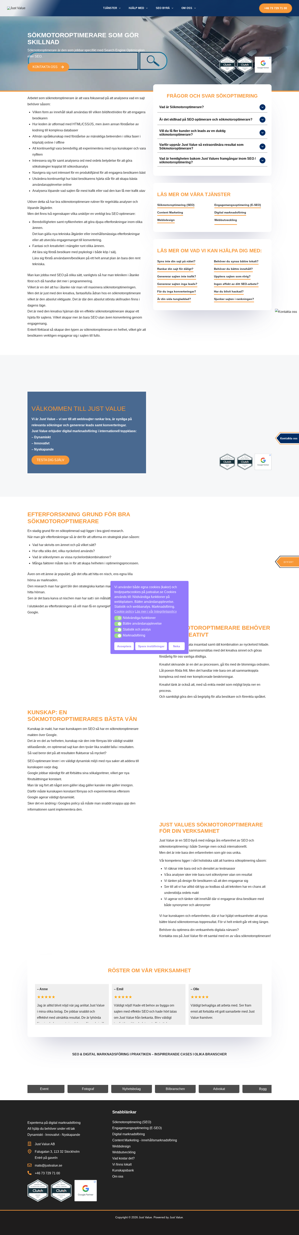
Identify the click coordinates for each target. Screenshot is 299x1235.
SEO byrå (190, 840)
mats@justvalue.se (48, 1165)
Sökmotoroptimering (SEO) (175, 205)
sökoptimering (245, 860)
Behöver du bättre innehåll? (233, 268)
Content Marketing (170, 212)
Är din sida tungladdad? (174, 299)
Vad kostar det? (123, 1158)
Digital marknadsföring (230, 212)
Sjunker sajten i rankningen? (234, 299)
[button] (118, 618)
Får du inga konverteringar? (176, 291)
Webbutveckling (225, 220)
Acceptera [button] (124, 646)
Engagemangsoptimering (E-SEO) (237, 205)
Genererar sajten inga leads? (177, 284)
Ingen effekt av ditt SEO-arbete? (236, 284)
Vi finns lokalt (122, 1164)
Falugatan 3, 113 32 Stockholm (57, 1151)
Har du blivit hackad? (229, 291)
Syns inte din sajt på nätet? (176, 261)
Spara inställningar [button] (151, 646)
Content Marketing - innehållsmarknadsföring (144, 1140)
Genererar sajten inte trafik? (176, 276)
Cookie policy (124, 611)
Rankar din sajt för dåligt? (175, 268)
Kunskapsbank (123, 1170)
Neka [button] (176, 646)
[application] (119, 8)
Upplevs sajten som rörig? (232, 276)
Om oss (117, 1176)
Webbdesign (166, 220)
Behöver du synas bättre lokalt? (236, 261)
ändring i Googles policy (62, 803)
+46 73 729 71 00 (47, 1173)
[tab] (212, 107)
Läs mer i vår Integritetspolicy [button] (156, 611)
